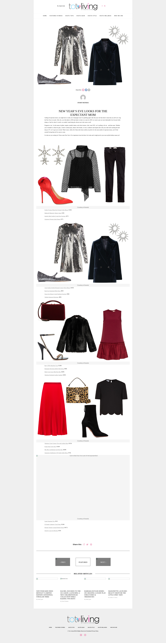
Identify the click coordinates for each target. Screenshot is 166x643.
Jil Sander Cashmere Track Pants (53, 524)
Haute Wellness (105, 15)
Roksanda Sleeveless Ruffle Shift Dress (54, 368)
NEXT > (103, 562)
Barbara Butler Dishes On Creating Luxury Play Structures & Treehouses (95, 594)
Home (45, 15)
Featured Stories (56, 15)
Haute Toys (69, 15)
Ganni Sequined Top (50, 521)
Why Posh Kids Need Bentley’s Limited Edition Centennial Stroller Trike (44, 594)
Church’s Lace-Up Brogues (51, 530)
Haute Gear (81, 15)
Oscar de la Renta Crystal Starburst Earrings (55, 294)
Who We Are (118, 15)
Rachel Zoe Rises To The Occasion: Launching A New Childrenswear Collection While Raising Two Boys (70, 595)
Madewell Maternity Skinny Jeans (53, 213)
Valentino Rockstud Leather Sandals (53, 375)
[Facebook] (81, 635)
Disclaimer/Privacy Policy (92, 631)
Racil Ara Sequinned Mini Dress (52, 291)
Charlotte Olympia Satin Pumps (52, 219)
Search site (62, 6)
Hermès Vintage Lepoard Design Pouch (54, 527)
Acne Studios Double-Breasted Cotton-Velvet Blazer (57, 287)
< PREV (63, 562)
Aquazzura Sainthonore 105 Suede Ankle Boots (56, 453)
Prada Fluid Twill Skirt (50, 446)
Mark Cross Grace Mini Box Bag (53, 372)
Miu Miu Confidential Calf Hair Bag (53, 449)
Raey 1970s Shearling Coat (51, 365)
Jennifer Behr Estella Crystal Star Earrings (55, 216)
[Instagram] (104, 6)
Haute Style (92, 15)
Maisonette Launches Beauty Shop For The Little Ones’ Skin (117, 593)
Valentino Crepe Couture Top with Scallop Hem (56, 443)
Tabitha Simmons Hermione (51, 297)
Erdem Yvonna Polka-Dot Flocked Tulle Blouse (56, 210)
